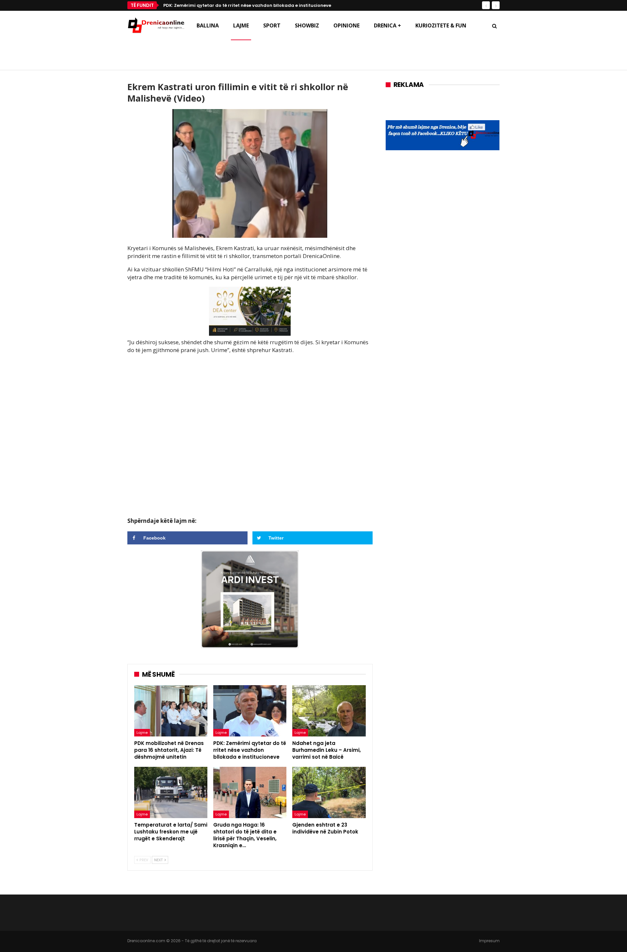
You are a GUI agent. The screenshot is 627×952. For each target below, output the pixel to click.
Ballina (208, 25)
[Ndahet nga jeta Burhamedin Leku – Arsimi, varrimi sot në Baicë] (328, 710)
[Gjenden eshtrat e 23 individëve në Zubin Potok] (328, 792)
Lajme (241, 25)
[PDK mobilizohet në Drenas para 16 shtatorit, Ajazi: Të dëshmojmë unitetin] (170, 710)
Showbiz (307, 25)
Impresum (489, 941)
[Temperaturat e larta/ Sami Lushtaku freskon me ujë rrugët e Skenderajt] (170, 792)
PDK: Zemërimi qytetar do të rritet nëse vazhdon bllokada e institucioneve (247, 5)
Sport (272, 25)
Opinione (346, 25)
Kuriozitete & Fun (440, 25)
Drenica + (387, 25)
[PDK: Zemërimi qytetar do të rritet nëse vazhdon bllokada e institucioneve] (249, 710)
